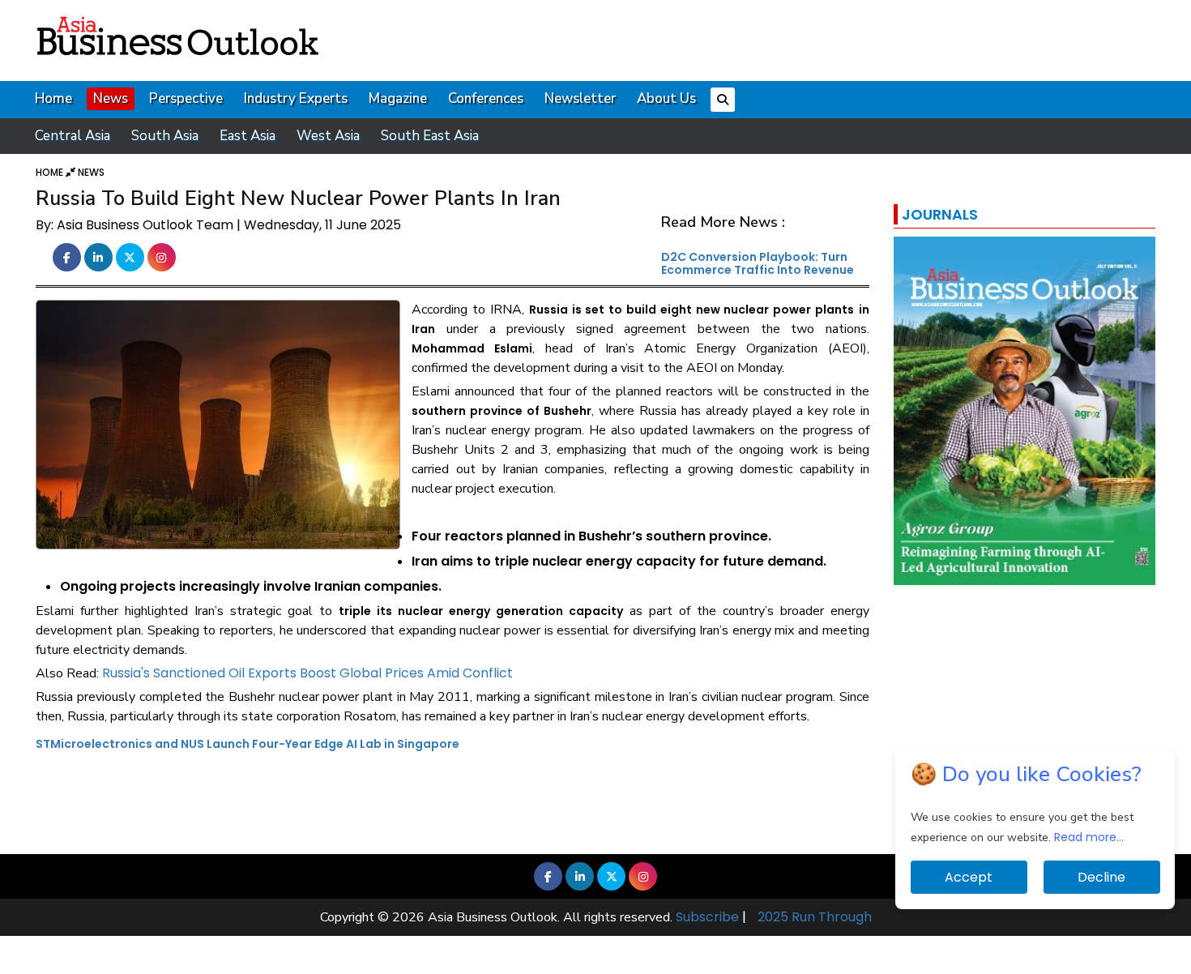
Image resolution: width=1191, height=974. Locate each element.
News (110, 98)
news (91, 172)
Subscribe (707, 917)
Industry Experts (296, 98)
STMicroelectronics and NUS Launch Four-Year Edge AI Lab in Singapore (247, 744)
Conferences (485, 98)
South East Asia (430, 135)
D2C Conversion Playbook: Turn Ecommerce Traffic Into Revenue (757, 263)
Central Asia (72, 135)
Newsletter (580, 98)
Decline (1101, 877)
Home (53, 98)
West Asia (328, 135)
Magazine (398, 98)
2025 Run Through (815, 917)
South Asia (164, 135)
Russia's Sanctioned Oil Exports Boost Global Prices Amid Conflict (307, 673)
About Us (666, 98)
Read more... (1089, 837)
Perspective (186, 98)
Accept (968, 877)
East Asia (247, 135)
